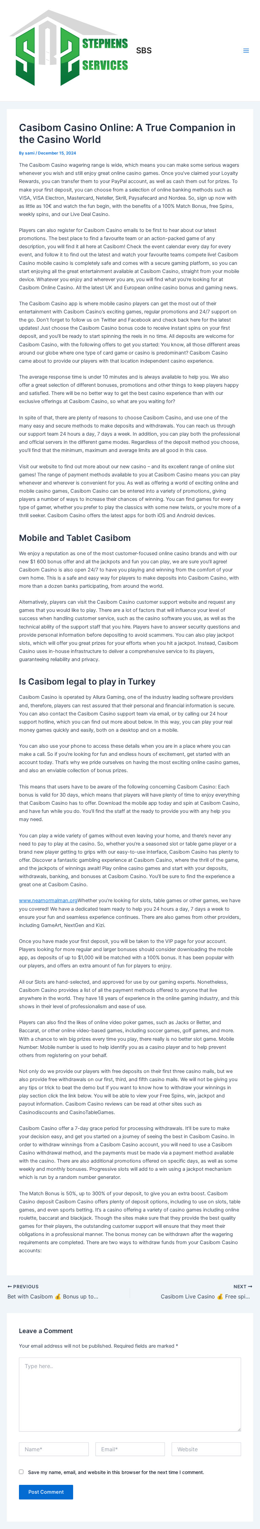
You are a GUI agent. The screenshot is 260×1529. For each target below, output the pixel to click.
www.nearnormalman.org (48, 900)
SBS (144, 50)
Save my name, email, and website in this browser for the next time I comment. (116, 1472)
